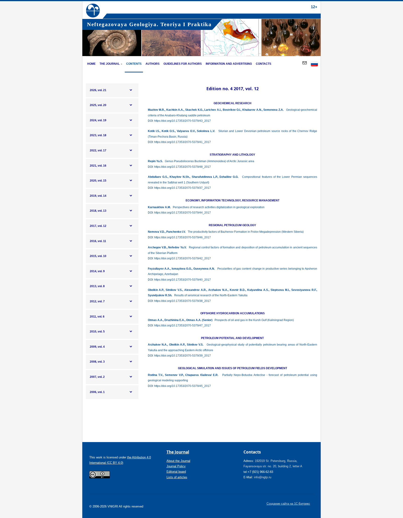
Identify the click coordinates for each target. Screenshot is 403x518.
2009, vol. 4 (97, 346)
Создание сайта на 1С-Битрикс (288, 503)
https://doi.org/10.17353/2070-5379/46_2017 (182, 237)
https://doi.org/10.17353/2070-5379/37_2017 (182, 187)
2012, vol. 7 (97, 301)
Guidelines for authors (182, 63)
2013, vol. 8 (97, 286)
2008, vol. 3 (97, 361)
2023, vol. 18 (98, 135)
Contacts (263, 63)
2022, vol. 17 (98, 150)
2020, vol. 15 (98, 180)
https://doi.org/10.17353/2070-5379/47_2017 (182, 325)
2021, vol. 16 (98, 165)
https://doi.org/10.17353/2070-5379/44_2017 (182, 212)
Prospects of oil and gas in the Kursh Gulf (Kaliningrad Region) (221, 320)
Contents (134, 63)
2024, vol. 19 (98, 120)
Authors (153, 63)
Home (91, 63)
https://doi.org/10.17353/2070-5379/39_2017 (182, 355)
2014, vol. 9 (97, 271)
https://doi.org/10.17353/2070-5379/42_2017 (182, 258)
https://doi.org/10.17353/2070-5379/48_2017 (182, 166)
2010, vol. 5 (97, 331)
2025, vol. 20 (98, 105)
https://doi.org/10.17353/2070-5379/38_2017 (182, 301)
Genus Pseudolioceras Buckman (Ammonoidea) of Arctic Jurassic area (201, 161)
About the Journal (178, 461)
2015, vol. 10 (98, 256)
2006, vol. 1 (97, 392)
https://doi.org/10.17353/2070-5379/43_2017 (182, 120)
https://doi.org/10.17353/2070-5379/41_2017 (182, 142)
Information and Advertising (229, 63)
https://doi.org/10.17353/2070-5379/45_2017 (182, 386)
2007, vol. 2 (97, 377)
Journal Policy (176, 466)
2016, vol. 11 (98, 241)
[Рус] (314, 64)
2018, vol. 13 (98, 210)
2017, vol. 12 (98, 226)
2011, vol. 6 (97, 316)
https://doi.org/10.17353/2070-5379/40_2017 (182, 279)
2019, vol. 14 (98, 195)
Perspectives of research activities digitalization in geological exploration (206, 207)
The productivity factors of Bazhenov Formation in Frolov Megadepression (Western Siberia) (226, 231)
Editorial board (176, 471)
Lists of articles (177, 477)
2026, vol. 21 (98, 90)
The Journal (110, 63)
